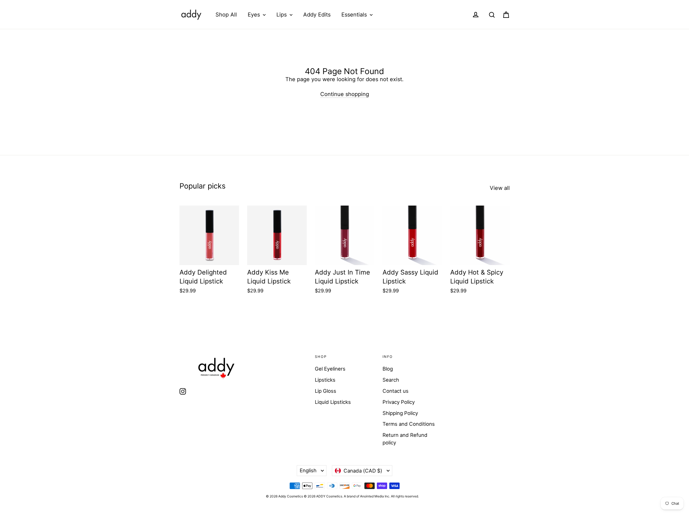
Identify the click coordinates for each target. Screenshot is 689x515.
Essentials (354, 14)
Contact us (396, 391)
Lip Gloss (325, 391)
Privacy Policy (399, 402)
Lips (282, 14)
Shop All (226, 14)
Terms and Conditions (409, 424)
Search (391, 380)
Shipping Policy (400, 413)
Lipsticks (325, 380)
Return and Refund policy (405, 438)
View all (500, 188)
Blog (388, 369)
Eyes (255, 14)
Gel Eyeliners (330, 369)
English (308, 470)
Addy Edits (317, 14)
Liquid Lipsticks (333, 402)
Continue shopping (344, 94)
